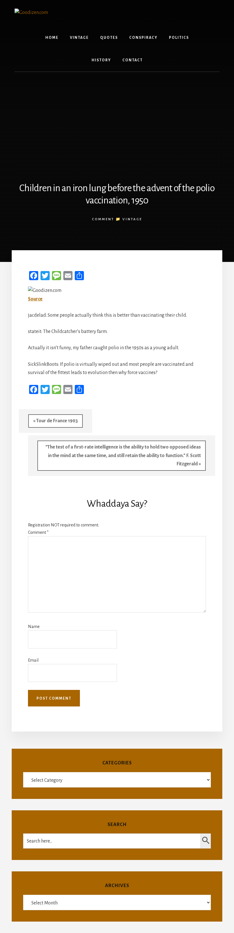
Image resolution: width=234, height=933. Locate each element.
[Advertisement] (117, 120)
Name (34, 626)
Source (35, 299)
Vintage (132, 219)
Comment (38, 532)
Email (33, 660)
